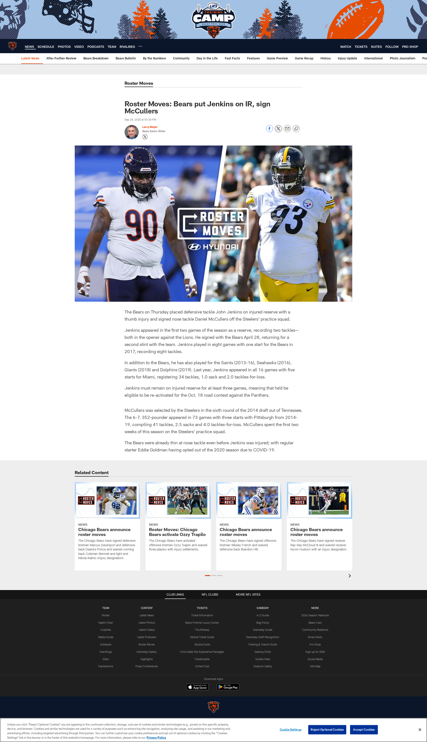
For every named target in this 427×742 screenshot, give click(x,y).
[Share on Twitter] (278, 131)
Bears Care (315, 622)
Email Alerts (315, 637)
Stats (106, 659)
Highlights (147, 659)
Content (147, 607)
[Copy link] (296, 129)
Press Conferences (146, 666)
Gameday (263, 607)
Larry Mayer (150, 126)
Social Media (315, 659)
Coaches (106, 629)
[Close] (420, 729)
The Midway (202, 629)
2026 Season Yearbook (315, 615)
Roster (106, 615)
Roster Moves (147, 644)
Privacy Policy (156, 737)
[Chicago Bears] (213, 707)
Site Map (315, 666)
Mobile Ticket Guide (202, 637)
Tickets (202, 607)
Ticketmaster (202, 659)
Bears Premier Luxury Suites (202, 622)
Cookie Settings (291, 729)
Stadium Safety (263, 666)
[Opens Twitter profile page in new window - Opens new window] (145, 137)
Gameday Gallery (147, 651)
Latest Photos (147, 622)
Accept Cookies (364, 729)
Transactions (105, 666)
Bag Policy (262, 622)
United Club (202, 666)
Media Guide (105, 637)
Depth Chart (106, 622)
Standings (106, 651)
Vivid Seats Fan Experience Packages (202, 651)
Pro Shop (315, 644)
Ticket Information (202, 615)
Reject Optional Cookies (327, 729)
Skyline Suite (202, 644)
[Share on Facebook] (269, 131)
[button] (208, 575)
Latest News (147, 615)
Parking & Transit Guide (263, 644)
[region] (213, 730)
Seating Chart (262, 651)
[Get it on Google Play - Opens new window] (228, 689)
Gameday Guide (262, 629)
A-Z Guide (263, 615)
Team (105, 607)
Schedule (105, 644)
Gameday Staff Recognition (262, 637)
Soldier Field (262, 659)
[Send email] (287, 131)
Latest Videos (147, 629)
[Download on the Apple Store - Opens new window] (197, 687)
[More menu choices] (140, 46)
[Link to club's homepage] (12, 46)
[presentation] (350, 576)
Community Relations (315, 629)
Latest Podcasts (146, 637)
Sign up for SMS (315, 651)
